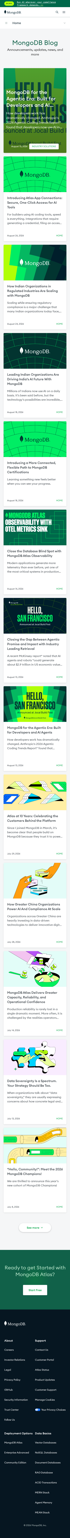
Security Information (16, 1399)
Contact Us (41, 1349)
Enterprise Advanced (16, 1452)
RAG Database (44, 1472)
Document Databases (48, 1462)
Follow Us (9, 1419)
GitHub (8, 1389)
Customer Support (45, 1389)
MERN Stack (42, 1492)
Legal (7, 1369)
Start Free (35, 1290)
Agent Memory (43, 1502)
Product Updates (45, 1379)
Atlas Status (42, 1369)
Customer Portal (44, 1359)
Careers (9, 1349)
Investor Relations (14, 1359)
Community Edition (15, 1462)
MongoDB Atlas (13, 1442)
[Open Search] (57, 12)
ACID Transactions (46, 1482)
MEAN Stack (42, 1512)
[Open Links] (64, 12)
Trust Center (11, 1409)
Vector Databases (45, 1442)
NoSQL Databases (46, 1452)
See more (33, 1227)
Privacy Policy (12, 1379)
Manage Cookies (45, 1399)
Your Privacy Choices (53, 1409)
